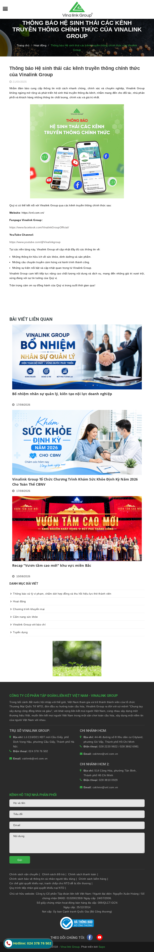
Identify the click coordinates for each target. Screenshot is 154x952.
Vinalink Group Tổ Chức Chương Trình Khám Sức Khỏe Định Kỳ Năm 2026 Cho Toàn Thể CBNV (75, 482)
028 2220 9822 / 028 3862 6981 (119, 746)
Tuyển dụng (20, 632)
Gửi (19, 859)
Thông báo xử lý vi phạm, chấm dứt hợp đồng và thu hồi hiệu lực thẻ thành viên (61, 593)
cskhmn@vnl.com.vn (105, 753)
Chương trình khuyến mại (28, 609)
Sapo (102, 946)
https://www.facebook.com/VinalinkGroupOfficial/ (39, 227)
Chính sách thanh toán (83, 874)
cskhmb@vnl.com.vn (35, 758)
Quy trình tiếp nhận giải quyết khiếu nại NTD (37, 887)
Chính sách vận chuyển (24, 874)
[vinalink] (77, 658)
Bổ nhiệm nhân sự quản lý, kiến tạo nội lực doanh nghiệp (62, 393)
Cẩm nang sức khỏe (25, 616)
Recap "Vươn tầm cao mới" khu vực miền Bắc (51, 565)
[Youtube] (100, 938)
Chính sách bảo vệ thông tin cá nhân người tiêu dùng (43, 878)
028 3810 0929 (108, 779)
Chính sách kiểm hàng (93, 878)
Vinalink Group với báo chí (29, 624)
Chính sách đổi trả (54, 874)
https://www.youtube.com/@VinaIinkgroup (35, 242)
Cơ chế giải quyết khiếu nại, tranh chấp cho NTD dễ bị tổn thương (50, 883)
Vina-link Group (70, 946)
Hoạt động (19, 601)
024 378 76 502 (38, 751)
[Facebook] (90, 938)
